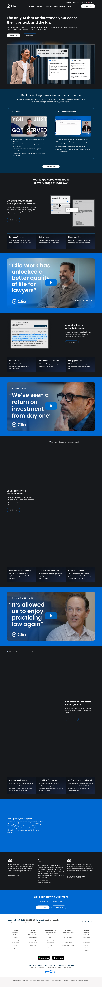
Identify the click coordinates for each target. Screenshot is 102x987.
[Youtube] (91, 921)
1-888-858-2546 (30, 920)
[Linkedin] (88, 921)
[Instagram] (94, 921)
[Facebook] (82, 921)
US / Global (84, 2)
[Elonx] (85, 921)
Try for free (13, 35)
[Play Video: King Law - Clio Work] (51, 406)
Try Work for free (88, 6)
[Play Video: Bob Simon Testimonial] (51, 282)
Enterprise (49, 6)
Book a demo (30, 35)
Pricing (55, 6)
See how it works (51, 166)
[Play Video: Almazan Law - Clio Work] (51, 615)
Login (92, 2)
